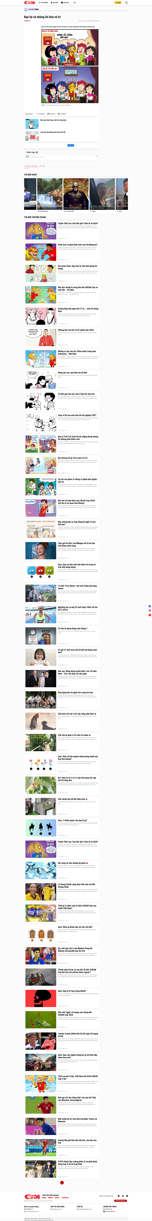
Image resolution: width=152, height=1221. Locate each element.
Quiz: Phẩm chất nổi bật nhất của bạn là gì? (49, 207)
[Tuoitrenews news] (65, 1197)
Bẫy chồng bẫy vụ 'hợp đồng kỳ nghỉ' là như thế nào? (77, 523)
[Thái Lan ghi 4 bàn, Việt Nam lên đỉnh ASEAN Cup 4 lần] (40, 1083)
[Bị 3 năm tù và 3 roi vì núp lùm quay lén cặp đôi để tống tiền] (40, 785)
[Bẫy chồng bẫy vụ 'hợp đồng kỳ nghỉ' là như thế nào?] (40, 529)
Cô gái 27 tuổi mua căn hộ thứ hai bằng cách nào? (77, 651)
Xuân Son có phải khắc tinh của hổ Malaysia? (77, 244)
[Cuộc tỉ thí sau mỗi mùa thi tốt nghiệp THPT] (40, 422)
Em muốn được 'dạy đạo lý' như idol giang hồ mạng (77, 267)
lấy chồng (41, 114)
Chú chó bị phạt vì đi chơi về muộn (73, 735)
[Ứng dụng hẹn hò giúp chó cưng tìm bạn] (40, 700)
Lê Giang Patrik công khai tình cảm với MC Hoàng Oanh (76, 885)
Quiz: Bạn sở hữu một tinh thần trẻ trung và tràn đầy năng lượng (77, 565)
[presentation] (24, 194)
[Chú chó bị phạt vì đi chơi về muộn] (40, 742)
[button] (74, 3)
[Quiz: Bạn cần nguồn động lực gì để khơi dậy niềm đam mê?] (40, 1062)
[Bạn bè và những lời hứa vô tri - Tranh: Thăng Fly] (69, 29)
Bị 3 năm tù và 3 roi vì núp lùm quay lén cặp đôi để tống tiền (77, 779)
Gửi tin (119, 2)
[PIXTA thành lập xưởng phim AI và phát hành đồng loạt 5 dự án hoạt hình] (40, 1169)
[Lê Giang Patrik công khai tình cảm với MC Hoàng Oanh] (40, 892)
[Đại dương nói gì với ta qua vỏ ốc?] (40, 465)
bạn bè (30, 114)
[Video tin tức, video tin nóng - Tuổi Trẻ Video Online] (58, 1197)
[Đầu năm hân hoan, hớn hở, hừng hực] (32, 124)
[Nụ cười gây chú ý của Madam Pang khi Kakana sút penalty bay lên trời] (40, 956)
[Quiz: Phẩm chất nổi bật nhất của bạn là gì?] (50, 194)
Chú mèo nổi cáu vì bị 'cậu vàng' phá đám (76, 714)
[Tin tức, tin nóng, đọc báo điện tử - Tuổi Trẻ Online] (44, 1197)
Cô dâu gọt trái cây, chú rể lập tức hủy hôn (76, 394)
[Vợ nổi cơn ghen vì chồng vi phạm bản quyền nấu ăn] (40, 486)
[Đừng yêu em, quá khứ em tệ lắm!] (40, 380)
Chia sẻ (71, 145)
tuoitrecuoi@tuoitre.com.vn (85, 1209)
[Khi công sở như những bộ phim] (40, 870)
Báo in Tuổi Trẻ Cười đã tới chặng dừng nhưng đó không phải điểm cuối (78, 437)
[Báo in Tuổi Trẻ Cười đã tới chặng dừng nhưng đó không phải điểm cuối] (40, 444)
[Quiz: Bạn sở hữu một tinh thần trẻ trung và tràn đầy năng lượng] (40, 572)
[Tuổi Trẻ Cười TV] (123, 1196)
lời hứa (53, 114)
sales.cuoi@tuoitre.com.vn (32, 1211)
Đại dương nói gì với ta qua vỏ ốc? (73, 458)
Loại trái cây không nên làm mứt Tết (52, 132)
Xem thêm (26, 168)
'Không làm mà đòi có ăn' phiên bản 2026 (76, 330)
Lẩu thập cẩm (44, 211)
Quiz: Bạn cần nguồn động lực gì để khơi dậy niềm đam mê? (77, 1056)
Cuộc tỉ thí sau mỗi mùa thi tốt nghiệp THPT (77, 415)
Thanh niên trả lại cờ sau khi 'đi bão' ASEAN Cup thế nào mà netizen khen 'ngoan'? (77, 971)
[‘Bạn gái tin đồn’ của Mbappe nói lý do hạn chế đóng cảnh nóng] (40, 550)
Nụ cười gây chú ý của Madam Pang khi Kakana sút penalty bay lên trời (75, 949)
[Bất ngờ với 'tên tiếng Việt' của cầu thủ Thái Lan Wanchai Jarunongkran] (40, 1105)
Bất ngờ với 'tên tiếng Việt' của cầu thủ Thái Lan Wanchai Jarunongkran (77, 1098)
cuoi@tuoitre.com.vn (57, 1209)
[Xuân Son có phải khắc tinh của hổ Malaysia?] (40, 252)
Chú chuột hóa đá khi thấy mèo (72, 799)
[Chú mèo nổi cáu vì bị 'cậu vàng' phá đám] (40, 721)
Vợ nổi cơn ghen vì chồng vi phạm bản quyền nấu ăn (77, 480)
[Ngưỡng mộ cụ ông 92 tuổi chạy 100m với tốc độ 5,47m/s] (40, 614)
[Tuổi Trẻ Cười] (127, 1196)
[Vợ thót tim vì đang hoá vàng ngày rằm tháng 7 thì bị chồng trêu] (102, 194)
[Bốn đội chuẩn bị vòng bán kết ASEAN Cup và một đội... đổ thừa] (40, 295)
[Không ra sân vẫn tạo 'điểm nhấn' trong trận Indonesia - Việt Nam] (40, 358)
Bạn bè (46, 105)
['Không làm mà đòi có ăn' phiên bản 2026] (40, 337)
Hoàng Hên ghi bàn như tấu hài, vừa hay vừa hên (77, 1141)
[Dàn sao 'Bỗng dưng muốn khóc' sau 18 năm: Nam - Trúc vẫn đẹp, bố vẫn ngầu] (40, 678)
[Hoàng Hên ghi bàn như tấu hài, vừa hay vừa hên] (40, 1147)
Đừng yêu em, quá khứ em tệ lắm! (72, 372)
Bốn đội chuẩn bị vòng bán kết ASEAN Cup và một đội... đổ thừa (78, 288)
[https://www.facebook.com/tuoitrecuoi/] (118, 1196)
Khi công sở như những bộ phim (72, 863)
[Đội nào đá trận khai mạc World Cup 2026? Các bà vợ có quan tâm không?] (40, 508)
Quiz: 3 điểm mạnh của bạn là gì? (72, 820)
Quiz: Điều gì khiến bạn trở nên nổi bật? (75, 927)
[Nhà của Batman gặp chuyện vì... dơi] (76, 194)
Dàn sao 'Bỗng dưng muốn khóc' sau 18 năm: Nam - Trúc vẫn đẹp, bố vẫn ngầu (77, 672)
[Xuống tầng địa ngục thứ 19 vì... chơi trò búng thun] (40, 316)
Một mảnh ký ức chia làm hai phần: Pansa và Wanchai (77, 1120)
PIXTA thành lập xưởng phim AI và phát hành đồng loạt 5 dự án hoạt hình (77, 1162)
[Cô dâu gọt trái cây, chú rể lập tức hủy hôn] (40, 401)
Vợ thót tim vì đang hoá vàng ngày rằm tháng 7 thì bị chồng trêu (101, 207)
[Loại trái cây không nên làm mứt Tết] (32, 136)
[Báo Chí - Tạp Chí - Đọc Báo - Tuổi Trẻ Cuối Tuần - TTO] (51, 1197)
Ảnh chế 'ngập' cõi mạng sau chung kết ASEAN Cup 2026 (75, 1013)
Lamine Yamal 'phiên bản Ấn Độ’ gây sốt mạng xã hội (78, 1035)
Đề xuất (66, 2)
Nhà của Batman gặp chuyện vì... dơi (75, 208)
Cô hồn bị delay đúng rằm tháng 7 (72, 628)
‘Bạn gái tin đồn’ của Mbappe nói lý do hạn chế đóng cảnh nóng (76, 544)
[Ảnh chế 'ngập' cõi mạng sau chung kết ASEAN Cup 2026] (40, 1019)
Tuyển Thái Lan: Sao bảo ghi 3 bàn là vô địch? (78, 223)
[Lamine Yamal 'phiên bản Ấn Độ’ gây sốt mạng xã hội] (40, 1041)
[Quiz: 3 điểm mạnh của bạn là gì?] (40, 828)
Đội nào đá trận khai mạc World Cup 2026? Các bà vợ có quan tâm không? (76, 501)
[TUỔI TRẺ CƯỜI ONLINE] (32, 1197)
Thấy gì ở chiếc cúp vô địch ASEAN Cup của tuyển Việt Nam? (77, 907)
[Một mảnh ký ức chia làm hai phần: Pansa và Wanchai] (40, 1126)
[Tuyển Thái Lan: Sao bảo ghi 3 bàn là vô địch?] (40, 231)
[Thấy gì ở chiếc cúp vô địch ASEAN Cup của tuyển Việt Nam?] (40, 913)
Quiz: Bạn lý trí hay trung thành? (72, 991)
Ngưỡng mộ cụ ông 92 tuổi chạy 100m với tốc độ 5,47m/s (78, 608)
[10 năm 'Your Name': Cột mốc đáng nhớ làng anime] (40, 593)
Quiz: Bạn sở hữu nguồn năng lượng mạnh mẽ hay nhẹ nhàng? (78, 757)
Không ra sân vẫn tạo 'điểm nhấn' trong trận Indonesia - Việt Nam (77, 352)
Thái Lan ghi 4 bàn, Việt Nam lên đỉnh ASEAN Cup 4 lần (78, 1077)
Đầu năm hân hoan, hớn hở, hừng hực (53, 120)
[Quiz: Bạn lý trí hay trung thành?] (40, 998)
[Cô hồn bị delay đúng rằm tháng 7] (40, 636)
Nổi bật (55, 2)
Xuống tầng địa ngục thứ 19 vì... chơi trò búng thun (78, 310)
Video (93, 211)
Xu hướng (44, 2)
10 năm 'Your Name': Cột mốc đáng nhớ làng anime (77, 587)
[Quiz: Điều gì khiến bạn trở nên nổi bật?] (40, 934)
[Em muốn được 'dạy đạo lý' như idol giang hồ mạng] (40, 273)
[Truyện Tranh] (76, 10)
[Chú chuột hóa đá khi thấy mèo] (40, 806)
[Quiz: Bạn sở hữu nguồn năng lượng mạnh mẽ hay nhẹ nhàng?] (40, 764)
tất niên (63, 114)
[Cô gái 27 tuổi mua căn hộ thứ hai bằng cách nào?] (40, 657)
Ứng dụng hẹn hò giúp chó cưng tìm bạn (75, 692)
